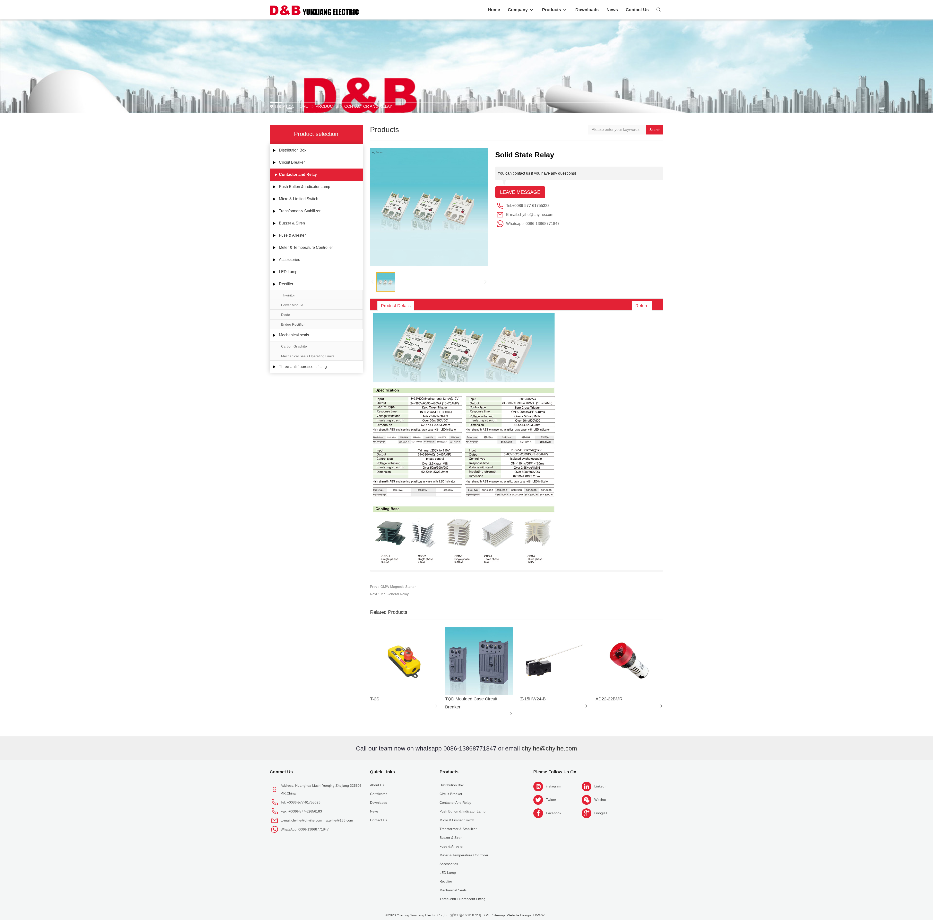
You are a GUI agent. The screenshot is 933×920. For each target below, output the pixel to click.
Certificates (378, 794)
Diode (285, 315)
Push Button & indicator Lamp (304, 187)
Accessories (289, 260)
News (374, 811)
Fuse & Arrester (292, 235)
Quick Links (382, 771)
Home (302, 106)
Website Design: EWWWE (527, 915)
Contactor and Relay (368, 106)
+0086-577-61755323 (531, 206)
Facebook (553, 813)
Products (327, 106)
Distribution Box (292, 150)
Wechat (600, 800)
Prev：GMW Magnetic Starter (393, 587)
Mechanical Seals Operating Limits (307, 356)
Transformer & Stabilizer (299, 211)
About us (377, 785)
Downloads (378, 802)
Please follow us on (554, 771)
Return (641, 305)
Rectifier (286, 284)
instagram (553, 786)
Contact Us (281, 771)
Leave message (520, 192)
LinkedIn (600, 786)
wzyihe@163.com (339, 820)
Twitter (551, 800)
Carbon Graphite (294, 346)
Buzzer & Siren (292, 223)
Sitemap (498, 915)
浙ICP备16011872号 (465, 915)
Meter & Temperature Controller (306, 247)
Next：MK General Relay (389, 594)
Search (654, 130)
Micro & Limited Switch (298, 199)
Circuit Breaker (292, 162)
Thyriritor (288, 295)
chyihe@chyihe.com (535, 215)
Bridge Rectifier (293, 324)
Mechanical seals (294, 335)
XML (486, 915)
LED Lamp (288, 272)
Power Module (292, 305)
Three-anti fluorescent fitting (303, 367)
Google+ (600, 813)
